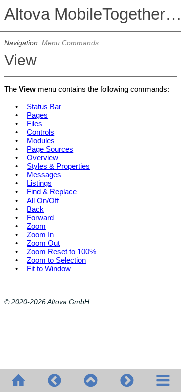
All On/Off (43, 200)
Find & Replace (52, 191)
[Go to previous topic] (54, 380)
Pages (37, 115)
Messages (44, 174)
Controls (40, 132)
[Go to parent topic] (90, 380)
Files (34, 123)
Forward (40, 217)
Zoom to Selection (56, 260)
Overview (42, 157)
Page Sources (50, 149)
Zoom (36, 226)
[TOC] (163, 380)
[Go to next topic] (127, 380)
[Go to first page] (18, 380)
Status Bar (44, 106)
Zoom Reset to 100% (61, 251)
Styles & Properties (58, 166)
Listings (39, 183)
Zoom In (40, 234)
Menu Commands (70, 43)
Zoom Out (43, 243)
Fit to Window (49, 268)
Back (35, 209)
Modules (41, 140)
